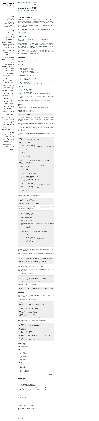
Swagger (12, 49)
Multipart (5, 87)
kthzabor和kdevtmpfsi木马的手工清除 (26, 404)
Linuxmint (12, 131)
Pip (13, 105)
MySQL (12, 147)
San (9, 126)
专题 (24, 2)
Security (10, 93)
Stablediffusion (11, 149)
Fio (4, 96)
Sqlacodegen (4, 44)
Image (13, 108)
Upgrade (5, 84)
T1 (4, 101)
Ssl (6, 68)
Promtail (12, 80)
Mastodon (5, 49)
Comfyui (12, 44)
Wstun (9, 101)
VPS (7, 106)
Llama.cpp (12, 146)
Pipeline (5, 141)
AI (2, 42)
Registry (12, 111)
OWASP (8, 36)
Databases (5, 92)
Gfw (8, 32)
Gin (13, 119)
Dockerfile (10, 139)
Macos (13, 134)
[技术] (21, 395)
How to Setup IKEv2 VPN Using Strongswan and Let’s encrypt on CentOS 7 (36, 387)
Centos (9, 92)
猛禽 (28, 10)
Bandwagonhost (7, 122)
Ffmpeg (5, 60)
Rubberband (12, 52)
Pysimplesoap (9, 98)
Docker (5, 66)
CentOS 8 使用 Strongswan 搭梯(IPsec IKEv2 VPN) (31, 385)
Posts (26, 4)
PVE (8, 47)
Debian (12, 59)
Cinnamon (12, 90)
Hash (7, 117)
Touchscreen (12, 114)
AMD (11, 119)
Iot (9, 95)
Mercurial (10, 42)
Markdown (7, 103)
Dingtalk (12, 142)
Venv (9, 90)
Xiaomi (8, 132)
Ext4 (6, 37)
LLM (9, 138)
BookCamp (12, 126)
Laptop (7, 147)
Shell (13, 66)
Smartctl (12, 70)
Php (11, 50)
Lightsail (12, 88)
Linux (8, 79)
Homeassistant (5, 40)
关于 (34, 2)
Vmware (5, 71)
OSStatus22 (5, 111)
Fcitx (5, 108)
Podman (7, 95)
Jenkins (4, 124)
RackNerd (9, 88)
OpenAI (9, 44)
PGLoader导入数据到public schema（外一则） (28, 409)
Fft (5, 100)
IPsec (13, 93)
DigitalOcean (6, 82)
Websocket (12, 56)
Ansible (6, 126)
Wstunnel (5, 70)
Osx (13, 60)
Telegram (7, 96)
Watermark (9, 64)
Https (10, 117)
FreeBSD (12, 132)
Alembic (10, 85)
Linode (13, 117)
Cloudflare (5, 105)
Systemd (9, 142)
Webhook (4, 138)
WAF (9, 111)
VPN (13, 136)
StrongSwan (12, 82)
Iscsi (6, 64)
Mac (9, 106)
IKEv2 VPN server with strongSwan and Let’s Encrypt (31, 389)
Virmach (8, 70)
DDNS (4, 106)
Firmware (7, 52)
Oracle (4, 80)
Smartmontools (11, 57)
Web (10, 147)
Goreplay (12, 116)
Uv (9, 84)
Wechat (12, 76)
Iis (8, 84)
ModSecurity (10, 105)
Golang (12, 101)
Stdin (13, 40)
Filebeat (8, 146)
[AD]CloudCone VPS (9, 22)
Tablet (3, 85)
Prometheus (5, 62)
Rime (8, 71)
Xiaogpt (6, 85)
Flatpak (9, 68)
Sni (13, 103)
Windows (12, 121)
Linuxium (3, 117)
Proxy (10, 54)
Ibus (11, 37)
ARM (13, 50)
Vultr (10, 59)
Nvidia (9, 116)
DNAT (7, 76)
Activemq (12, 106)
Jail (2, 32)
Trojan (4, 119)
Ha (3, 127)
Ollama (7, 124)
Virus (9, 121)
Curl (8, 141)
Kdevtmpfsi (7, 50)
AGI (8, 45)
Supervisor (7, 136)
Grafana (3, 59)
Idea (13, 42)
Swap (6, 47)
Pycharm (12, 36)
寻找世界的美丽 (11, 18)
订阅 (36, 2)
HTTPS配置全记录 (43, 269)
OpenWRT (12, 109)
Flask (3, 139)
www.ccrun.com (10, 19)
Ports (6, 113)
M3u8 (7, 59)
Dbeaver (10, 40)
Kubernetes (4, 90)
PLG (11, 60)
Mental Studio (21, 4)
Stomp (13, 54)
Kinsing (13, 34)
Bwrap (11, 32)
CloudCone (6, 57)
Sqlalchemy (10, 113)
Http (9, 75)
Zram (3, 129)
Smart (13, 127)
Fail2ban (8, 131)
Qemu (13, 129)
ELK (13, 37)
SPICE (4, 52)
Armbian (6, 139)
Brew (5, 146)
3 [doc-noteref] (47, 127)
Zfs (13, 139)
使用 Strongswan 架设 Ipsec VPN (27, 384)
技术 (22, 2)
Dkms (13, 144)
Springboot (9, 144)
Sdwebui (4, 98)
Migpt (13, 45)
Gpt (11, 62)
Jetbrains (4, 131)
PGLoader (5, 36)
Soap (10, 45)
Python (6, 54)
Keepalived (7, 56)
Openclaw (5, 116)
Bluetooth (12, 95)
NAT (10, 80)
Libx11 (10, 39)
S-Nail (11, 141)
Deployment (11, 124)
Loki (13, 85)
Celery (8, 37)
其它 (31, 2)
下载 (29, 2)
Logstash (5, 121)
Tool (11, 78)
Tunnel (8, 109)
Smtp (5, 88)
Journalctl (12, 138)
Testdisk (7, 114)
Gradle (5, 45)
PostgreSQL (8, 134)
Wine (9, 49)
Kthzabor (10, 66)
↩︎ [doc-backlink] (34, 384)
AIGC (7, 101)
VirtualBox (12, 72)
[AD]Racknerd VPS (9, 26)
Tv (9, 100)
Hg (7, 138)
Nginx (8, 61)
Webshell (6, 127)
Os (3, 45)
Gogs (13, 78)
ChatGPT (12, 84)
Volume (11, 103)
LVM (4, 100)
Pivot (10, 76)
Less (3, 54)
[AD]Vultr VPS (10, 25)
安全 (6, 142)
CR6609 (12, 68)
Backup (3, 95)
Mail (9, 62)
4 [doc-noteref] (52, 127)
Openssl (12, 122)
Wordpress (5, 42)
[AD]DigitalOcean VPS (9, 23)
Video (7, 119)
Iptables (7, 39)
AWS (13, 141)
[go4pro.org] (51, 374)
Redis (13, 64)
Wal (4, 50)
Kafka (11, 136)
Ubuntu (9, 34)
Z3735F (3, 76)
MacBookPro (9, 73)
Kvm (5, 78)
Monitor (5, 32)
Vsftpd (10, 127)
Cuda (13, 96)
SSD (13, 47)
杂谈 (27, 2)
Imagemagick (10, 87)
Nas (8, 100)
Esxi (13, 62)
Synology (12, 100)
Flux (8, 108)
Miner (13, 39)
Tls (13, 87)
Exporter (6, 93)
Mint (11, 96)
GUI (13, 113)
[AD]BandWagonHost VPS (8, 21)
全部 (19, 2)
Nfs (5, 34)
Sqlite (10, 108)
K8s (3, 126)
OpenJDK (9, 129)
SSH (3, 82)
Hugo (13, 73)
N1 (9, 119)
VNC (13, 98)
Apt (13, 32)
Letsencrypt (5, 75)
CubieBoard (4, 144)
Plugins (13, 92)
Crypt (6, 129)
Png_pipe (12, 75)
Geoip (11, 47)
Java (7, 80)
